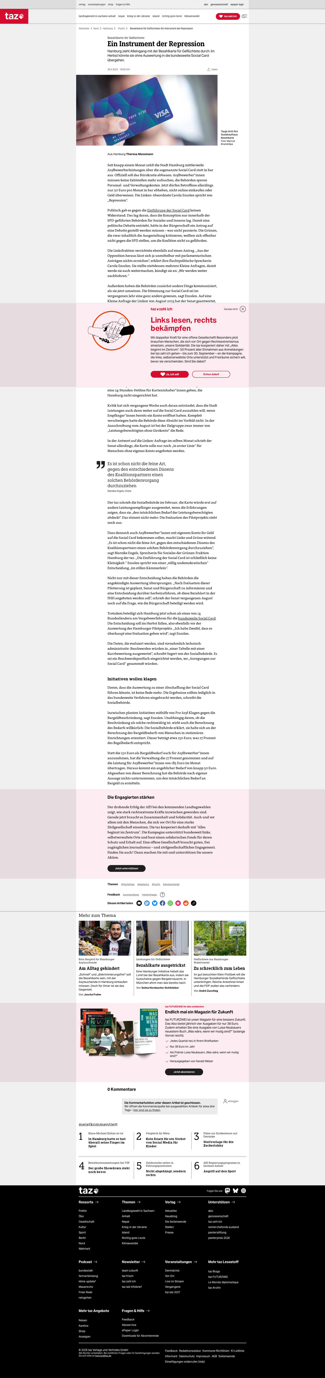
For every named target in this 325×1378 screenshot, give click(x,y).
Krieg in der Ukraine (134, 1227)
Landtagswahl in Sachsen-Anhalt (138, 1213)
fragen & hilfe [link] (123, 4)
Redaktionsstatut (190, 1351)
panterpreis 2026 (219, 1238)
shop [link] (110, 4)
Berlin (82, 1238)
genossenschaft (218, 1216)
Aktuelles (171, 1211)
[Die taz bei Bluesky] (235, 1192)
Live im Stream (174, 1281)
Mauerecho (86, 1287)
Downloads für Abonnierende (140, 1336)
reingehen (85, 1297)
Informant (171, 1356)
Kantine (83, 1326)
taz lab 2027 (172, 1292)
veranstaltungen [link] (96, 4)
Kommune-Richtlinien (216, 1351)
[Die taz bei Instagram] (243, 1192)
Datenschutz (187, 1356)
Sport (82, 1232)
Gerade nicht (231, 309)
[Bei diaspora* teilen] (178, 903)
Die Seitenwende (175, 1221)
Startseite (84, 28)
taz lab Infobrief (132, 1287)
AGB (215, 1356)
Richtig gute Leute (133, 1238)
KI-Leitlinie (237, 1351)
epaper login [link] (237, 4)
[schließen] (243, 309)
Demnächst (172, 1270)
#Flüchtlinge (128, 884)
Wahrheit (84, 1249)
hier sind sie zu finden (146, 1110)
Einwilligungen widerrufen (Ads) (185, 1361)
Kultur (82, 1227)
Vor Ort (169, 1276)
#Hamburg (143, 884)
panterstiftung (217, 1232)
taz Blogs (214, 1271)
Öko (81, 1216)
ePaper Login (130, 1330)
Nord (96, 28)
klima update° (87, 1281)
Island (125, 1232)
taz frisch (127, 1276)
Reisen (83, 1320)
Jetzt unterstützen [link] (126, 868)
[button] (244, 16)
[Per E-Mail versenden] (139, 903)
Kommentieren (131, 894)
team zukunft (130, 1270)
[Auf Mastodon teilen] (147, 903)
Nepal (125, 1221)
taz (89, 1191)
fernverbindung (88, 1276)
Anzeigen (84, 1336)
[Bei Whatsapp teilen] (170, 903)
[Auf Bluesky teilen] (154, 903)
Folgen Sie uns (214, 1190)
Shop (82, 1331)
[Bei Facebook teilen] (162, 903)
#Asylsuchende (171, 884)
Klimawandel (130, 1243)
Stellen (169, 1227)
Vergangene (172, 1287)
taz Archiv (214, 1287)
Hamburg (108, 28)
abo (210, 1211)
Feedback (128, 1319)
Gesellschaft (86, 1221)
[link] (98, 16)
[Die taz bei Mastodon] (227, 1192)
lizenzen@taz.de (103, 1355)
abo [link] (206, 4)
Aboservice (129, 1325)
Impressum (203, 1356)
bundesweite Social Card (197, 618)
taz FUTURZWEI (218, 1277)
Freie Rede (85, 1292)
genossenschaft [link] (219, 4)
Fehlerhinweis (149, 894)
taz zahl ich (215, 1221)
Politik (83, 1211)
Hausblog (171, 1216)
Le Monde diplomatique (223, 1282)
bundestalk (86, 1270)
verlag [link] (82, 4)
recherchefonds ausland (223, 1227)
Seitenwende (227, 1356)
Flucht (121, 28)
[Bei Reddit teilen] (186, 903)
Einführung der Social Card (168, 210)
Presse (169, 1232)
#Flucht (156, 884)
